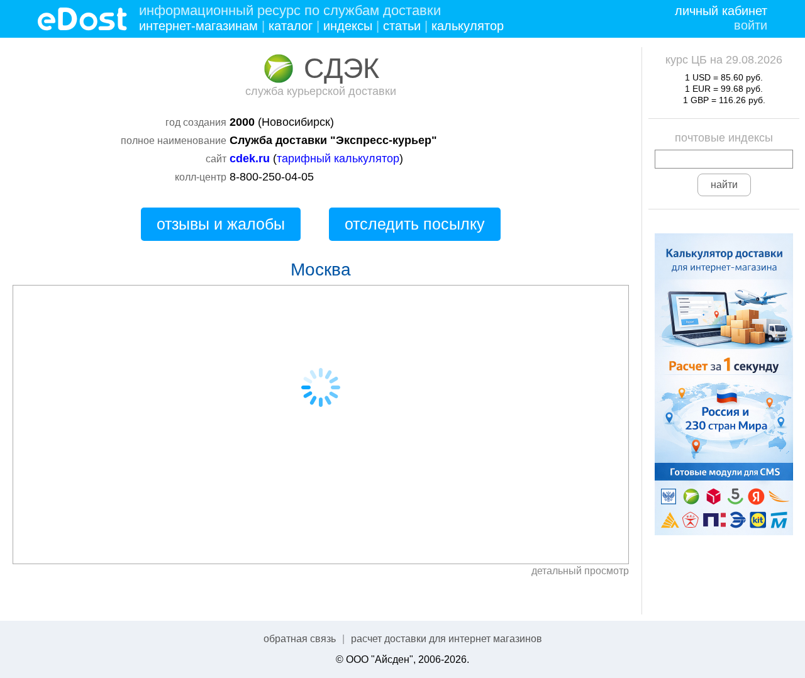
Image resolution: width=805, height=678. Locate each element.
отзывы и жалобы (221, 224)
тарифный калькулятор (338, 158)
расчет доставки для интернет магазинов (446, 638)
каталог (291, 26)
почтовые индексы (724, 137)
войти (750, 25)
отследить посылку (415, 224)
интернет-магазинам (198, 26)
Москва (321, 269)
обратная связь (300, 638)
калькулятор (467, 26)
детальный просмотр (580, 570)
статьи (402, 26)
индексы (347, 26)
